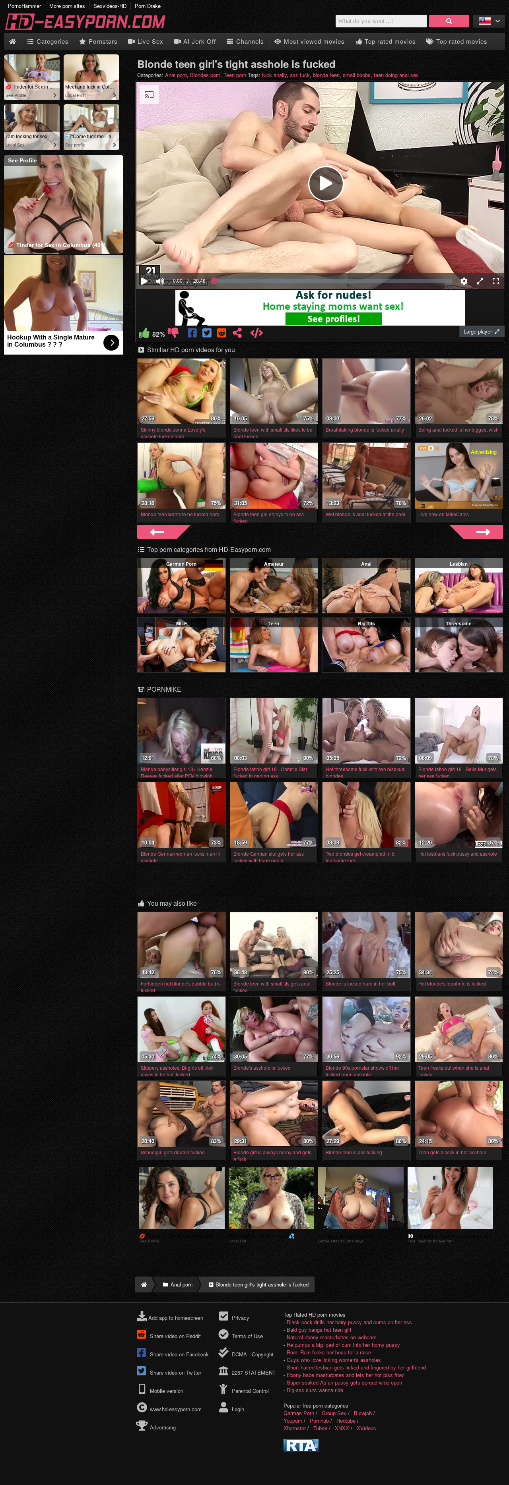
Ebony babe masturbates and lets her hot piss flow (345, 1375)
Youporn (293, 1420)
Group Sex (334, 1413)
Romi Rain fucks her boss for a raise (329, 1352)
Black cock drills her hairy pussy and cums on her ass (349, 1322)
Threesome (459, 623)
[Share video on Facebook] (192, 334)
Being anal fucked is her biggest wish (458, 429)
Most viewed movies (313, 41)
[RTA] (301, 1449)
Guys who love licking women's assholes (334, 1360)
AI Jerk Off (198, 41)
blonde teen (326, 75)
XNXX (342, 1428)
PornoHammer (24, 6)
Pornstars (102, 41)
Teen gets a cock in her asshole (452, 1152)
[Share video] (237, 334)
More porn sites (67, 6)
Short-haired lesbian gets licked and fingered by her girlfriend (356, 1367)
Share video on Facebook (178, 1354)
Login (237, 1409)
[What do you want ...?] (449, 21)
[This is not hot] (173, 334)
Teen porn (234, 75)
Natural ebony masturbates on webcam (332, 1337)
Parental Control (249, 1390)
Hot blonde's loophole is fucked (452, 983)
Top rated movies (389, 41)
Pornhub (319, 1420)
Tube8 (320, 1428)
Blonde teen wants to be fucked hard (180, 514)
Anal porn (176, 75)
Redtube (346, 1420)
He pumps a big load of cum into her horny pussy (343, 1344)
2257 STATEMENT (252, 1372)
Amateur (274, 563)
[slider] (174, 257)
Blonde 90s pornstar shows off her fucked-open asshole (362, 1071)
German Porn (181, 563)
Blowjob (363, 1413)
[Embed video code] (256, 334)
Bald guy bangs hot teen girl (319, 1329)
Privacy (239, 1317)
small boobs (357, 75)
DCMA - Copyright (251, 1354)
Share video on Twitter (174, 1372)
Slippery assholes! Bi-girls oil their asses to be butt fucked (177, 1071)
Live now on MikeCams (443, 514)
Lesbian (459, 563)
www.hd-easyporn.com (176, 1409)
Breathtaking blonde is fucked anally (365, 429)
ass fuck (300, 75)
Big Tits (366, 623)
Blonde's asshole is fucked (262, 1067)
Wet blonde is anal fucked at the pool (365, 514)
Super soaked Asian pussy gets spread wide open (344, 1382)
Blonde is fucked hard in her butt (360, 983)
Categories (52, 41)
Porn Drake (148, 6)
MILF (181, 623)
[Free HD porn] (91, 29)
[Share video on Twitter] (207, 334)
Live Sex (149, 41)
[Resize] (480, 281)
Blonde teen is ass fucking (354, 1152)
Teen (273, 623)
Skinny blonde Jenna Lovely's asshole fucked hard (173, 433)
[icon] (12, 41)
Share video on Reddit (174, 1336)
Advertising (162, 1427)
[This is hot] (144, 334)
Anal (366, 563)
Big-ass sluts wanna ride (315, 1390)
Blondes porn (205, 75)
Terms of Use (246, 1336)
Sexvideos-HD (109, 6)
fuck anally (274, 75)
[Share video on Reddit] (222, 334)
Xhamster (295, 1428)
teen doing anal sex (396, 75)
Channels (249, 41)
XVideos (366, 1428)
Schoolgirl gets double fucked (173, 1152)
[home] (143, 1284)
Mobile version (165, 1390)
